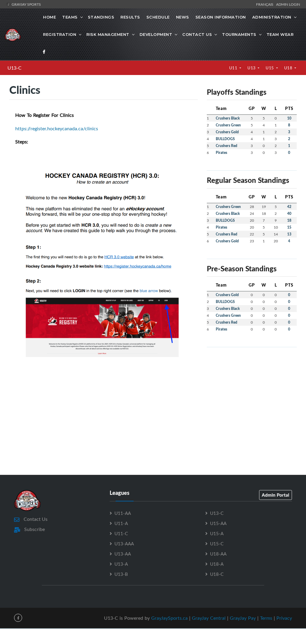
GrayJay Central (209, 618)
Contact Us (197, 34)
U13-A (121, 564)
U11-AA (122, 513)
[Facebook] (44, 51)
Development (156, 34)
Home (49, 17)
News (182, 17)
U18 (288, 68)
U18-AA (218, 554)
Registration (59, 34)
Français (265, 4)
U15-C (217, 544)
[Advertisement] (252, 389)
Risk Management (107, 34)
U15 (270, 68)
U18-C (217, 574)
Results (130, 17)
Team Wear (280, 34)
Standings (101, 17)
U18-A (217, 564)
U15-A (217, 533)
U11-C (121, 533)
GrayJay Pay (243, 618)
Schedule (158, 17)
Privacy (284, 618)
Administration (271, 17)
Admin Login (288, 4)
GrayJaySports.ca (169, 618)
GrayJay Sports (26, 4)
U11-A (121, 523)
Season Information (220, 17)
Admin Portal (275, 495)
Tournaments (239, 34)
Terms (266, 618)
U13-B (121, 574)
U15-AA (218, 523)
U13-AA (122, 554)
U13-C (14, 68)
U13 (252, 68)
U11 (233, 68)
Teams (70, 17)
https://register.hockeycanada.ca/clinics (56, 128)
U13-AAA (124, 544)
